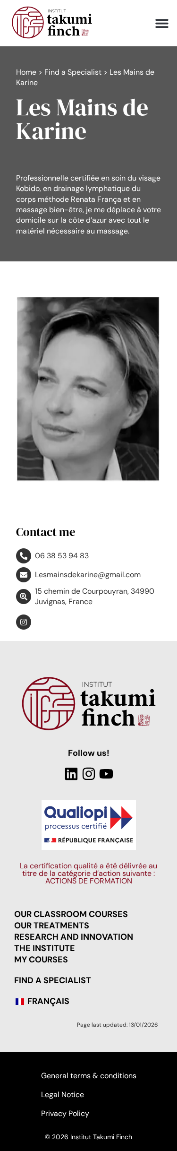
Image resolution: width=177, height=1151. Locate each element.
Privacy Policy (65, 1113)
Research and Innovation (73, 937)
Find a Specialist (72, 72)
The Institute (44, 948)
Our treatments (51, 925)
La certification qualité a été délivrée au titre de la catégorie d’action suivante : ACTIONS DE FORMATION (88, 873)
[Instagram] (89, 774)
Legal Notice (62, 1094)
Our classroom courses (71, 914)
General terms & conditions (88, 1076)
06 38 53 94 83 (62, 556)
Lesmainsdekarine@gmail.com (88, 575)
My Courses (41, 959)
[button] (161, 23)
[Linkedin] (71, 774)
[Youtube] (106, 774)
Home (26, 72)
